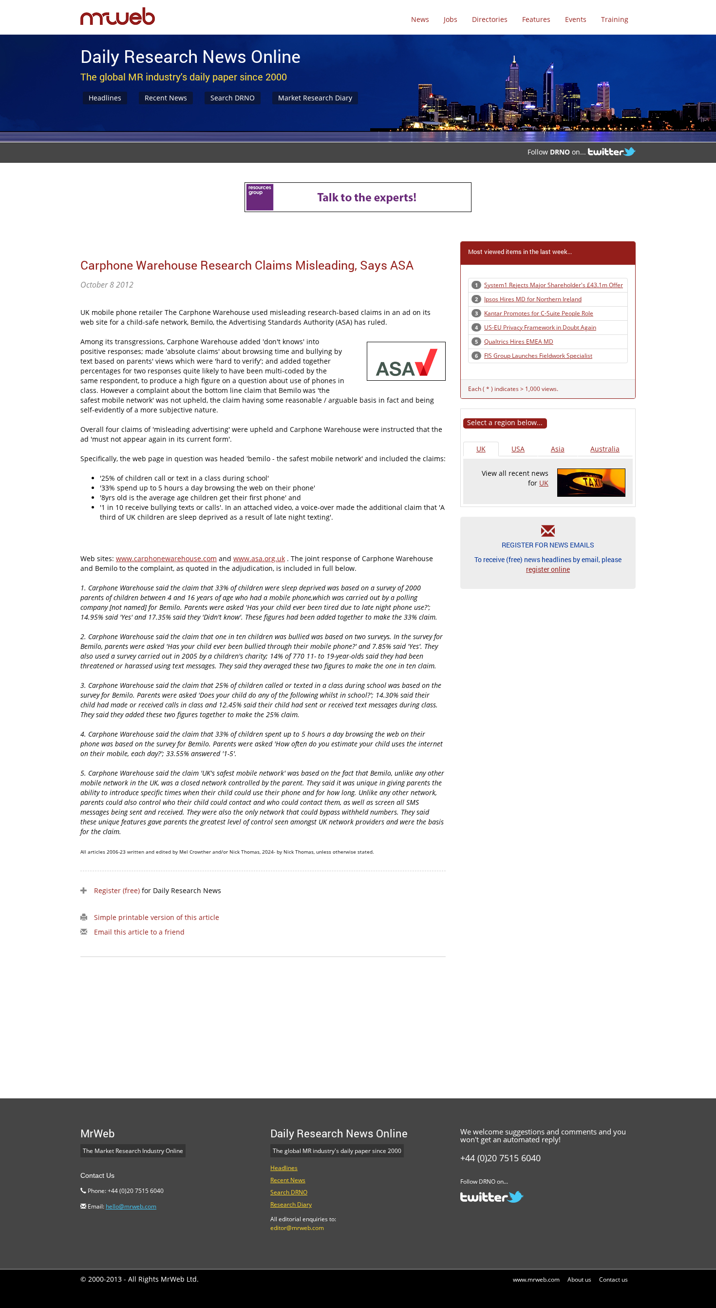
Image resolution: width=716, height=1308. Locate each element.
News (420, 19)
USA (518, 448)
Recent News (166, 97)
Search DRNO (232, 97)
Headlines (105, 97)
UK (481, 448)
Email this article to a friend (139, 932)
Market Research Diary (315, 97)
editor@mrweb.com (297, 1228)
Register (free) (117, 890)
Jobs (450, 19)
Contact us (613, 1279)
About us (579, 1279)
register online (548, 569)
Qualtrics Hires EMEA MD (518, 341)
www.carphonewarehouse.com (166, 558)
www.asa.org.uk (259, 558)
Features (536, 19)
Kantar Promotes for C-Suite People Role (538, 313)
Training (614, 19)
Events (575, 19)
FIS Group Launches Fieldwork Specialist (538, 355)
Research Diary (291, 1204)
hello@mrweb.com (131, 1206)
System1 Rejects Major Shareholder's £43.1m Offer (553, 285)
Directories (490, 19)
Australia (605, 448)
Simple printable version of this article (156, 917)
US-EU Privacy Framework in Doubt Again (540, 327)
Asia (558, 448)
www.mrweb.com (536, 1279)
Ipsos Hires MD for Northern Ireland (533, 299)
